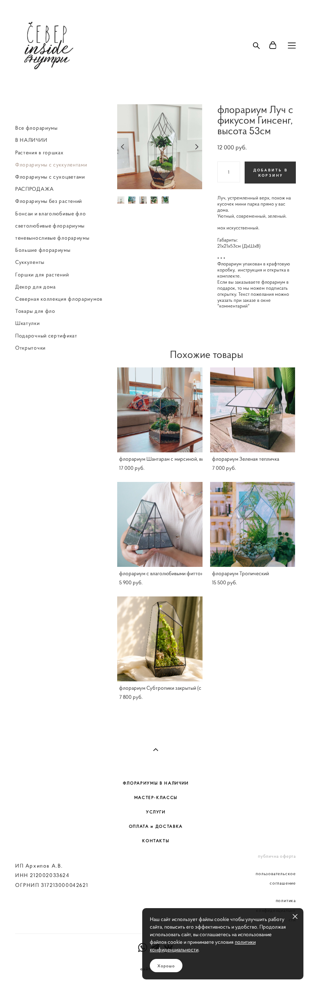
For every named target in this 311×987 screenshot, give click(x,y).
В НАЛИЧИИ (31, 140)
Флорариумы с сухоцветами (50, 176)
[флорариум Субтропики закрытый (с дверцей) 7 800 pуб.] (160, 638)
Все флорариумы (36, 127)
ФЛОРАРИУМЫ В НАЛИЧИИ (156, 783)
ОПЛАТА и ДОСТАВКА (156, 826)
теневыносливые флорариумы (52, 237)
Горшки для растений (42, 274)
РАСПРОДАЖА (34, 188)
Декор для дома (35, 286)
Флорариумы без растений (48, 201)
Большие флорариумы (43, 249)
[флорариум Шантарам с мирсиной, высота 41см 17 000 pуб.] (160, 409)
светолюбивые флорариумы (50, 225)
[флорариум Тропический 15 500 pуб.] (252, 524)
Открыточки (30, 347)
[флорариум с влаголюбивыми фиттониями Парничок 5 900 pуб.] (160, 524)
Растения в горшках (39, 152)
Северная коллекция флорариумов (58, 298)
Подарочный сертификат (46, 335)
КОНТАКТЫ (155, 840)
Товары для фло (35, 311)
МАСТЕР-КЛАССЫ (155, 797)
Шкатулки (27, 323)
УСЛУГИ (156, 811)
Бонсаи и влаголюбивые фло (50, 213)
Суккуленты (29, 262)
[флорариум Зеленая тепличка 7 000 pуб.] (252, 409)
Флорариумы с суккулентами (51, 164)
